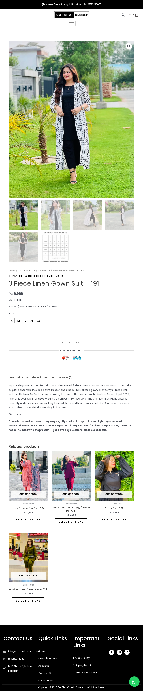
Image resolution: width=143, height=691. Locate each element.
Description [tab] (16, 377)
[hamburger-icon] (72, 23)
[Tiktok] (127, 652)
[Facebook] (111, 652)
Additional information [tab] (40, 377)
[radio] (11, 320)
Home (12, 270)
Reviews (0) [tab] (65, 377)
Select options (28, 519)
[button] (129, 46)
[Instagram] (119, 652)
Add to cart (71, 342)
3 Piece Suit (44, 270)
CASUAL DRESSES (27, 270)
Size (11, 313)
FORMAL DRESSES (54, 276)
